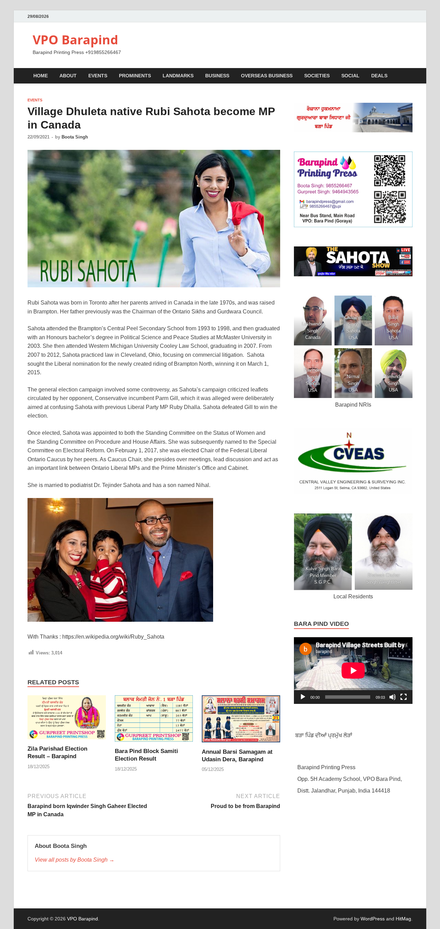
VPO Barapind (75, 39)
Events (97, 75)
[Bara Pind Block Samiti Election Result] (154, 721)
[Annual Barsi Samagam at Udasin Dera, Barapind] (241, 721)
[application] (353, 670)
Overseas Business (267, 75)
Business (217, 75)
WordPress (373, 918)
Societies (317, 75)
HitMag (403, 918)
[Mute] (392, 697)
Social (350, 75)
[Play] (302, 697)
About (68, 75)
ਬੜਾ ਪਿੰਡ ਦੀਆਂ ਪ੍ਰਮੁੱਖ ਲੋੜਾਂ (323, 735)
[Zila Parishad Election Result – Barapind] (67, 720)
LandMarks (178, 75)
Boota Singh (75, 137)
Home (40, 75)
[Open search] (409, 76)
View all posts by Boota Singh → (74, 860)
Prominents (135, 75)
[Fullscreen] (403, 697)
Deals (379, 75)
